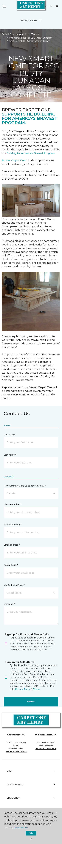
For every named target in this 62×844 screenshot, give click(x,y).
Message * (9, 604)
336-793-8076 (45, 745)
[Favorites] (51, 6)
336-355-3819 (16, 748)
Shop (10, 770)
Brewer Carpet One (14, 160)
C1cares (35, 34)
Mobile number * (12, 525)
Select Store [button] (29, 20)
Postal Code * (11, 565)
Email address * (12, 545)
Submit (31, 701)
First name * (10, 435)
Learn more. (21, 827)
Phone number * (12, 504)
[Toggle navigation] (4, 6)
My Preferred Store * (14, 585)
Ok (31, 833)
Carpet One (8, 34)
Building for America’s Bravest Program (31, 153)
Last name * (10, 455)
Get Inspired (15, 784)
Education (13, 797)
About (22, 34)
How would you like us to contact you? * (24, 486)
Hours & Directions (16, 751)
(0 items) (57, 6)
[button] (45, 6)
